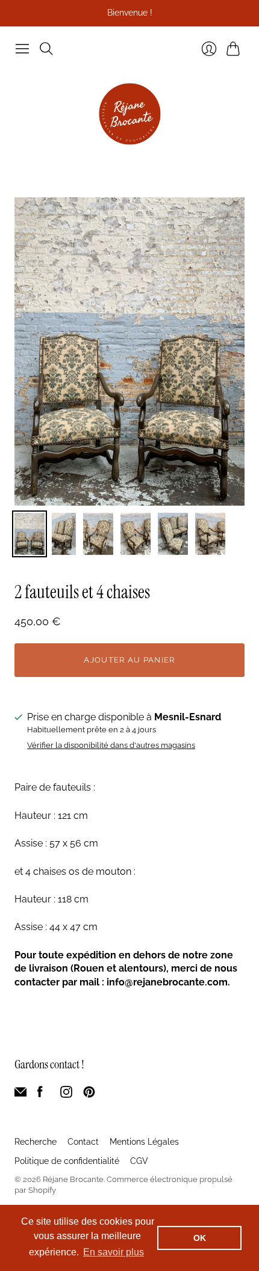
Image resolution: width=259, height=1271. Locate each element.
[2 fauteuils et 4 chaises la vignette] (29, 534)
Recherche (35, 1142)
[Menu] (22, 48)
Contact (83, 1142)
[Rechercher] (46, 48)
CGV (139, 1161)
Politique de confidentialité (66, 1161)
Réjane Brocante (73, 1179)
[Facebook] (40, 1094)
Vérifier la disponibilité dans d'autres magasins (111, 745)
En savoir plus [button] (113, 1252)
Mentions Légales (144, 1142)
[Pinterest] (89, 1094)
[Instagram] (66, 1094)
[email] (20, 1094)
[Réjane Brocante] (129, 114)
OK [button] (199, 1238)
